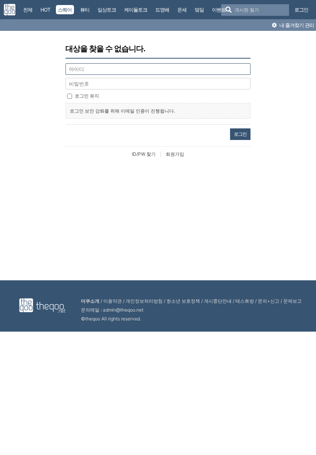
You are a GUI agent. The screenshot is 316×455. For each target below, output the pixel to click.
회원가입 (175, 154)
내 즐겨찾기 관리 (296, 25)
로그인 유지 (87, 96)
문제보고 (292, 301)
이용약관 (112, 301)
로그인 (301, 10)
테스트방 (244, 301)
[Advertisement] (160, 219)
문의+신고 (268, 301)
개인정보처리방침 (144, 301)
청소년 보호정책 (183, 301)
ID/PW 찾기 (144, 154)
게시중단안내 (218, 301)
